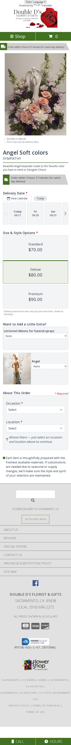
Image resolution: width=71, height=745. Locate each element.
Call (19, 741)
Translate (46, 5)
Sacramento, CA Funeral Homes (24, 680)
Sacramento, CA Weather (18, 692)
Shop (20, 36)
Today (40, 198)
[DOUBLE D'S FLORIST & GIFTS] (35, 26)
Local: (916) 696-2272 (35, 607)
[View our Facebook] (35, 585)
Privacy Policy (19, 705)
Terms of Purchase (46, 705)
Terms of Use (35, 712)
